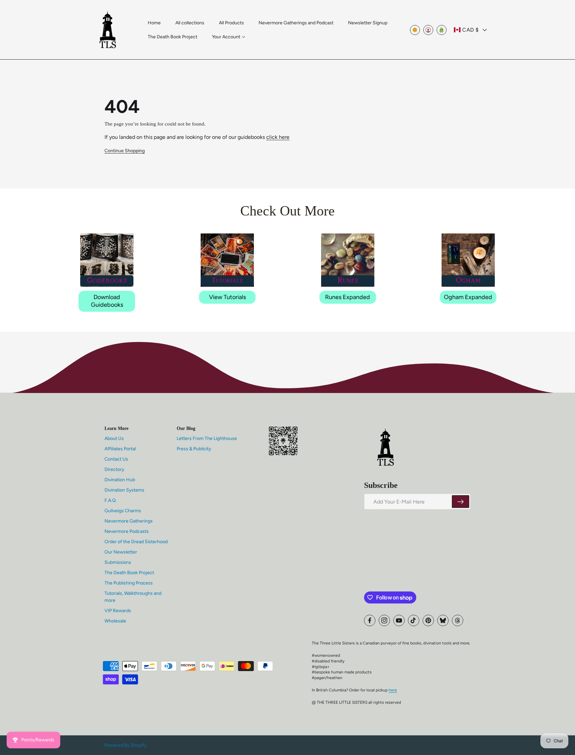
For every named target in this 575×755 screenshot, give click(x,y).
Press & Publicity (194, 449)
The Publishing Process (128, 583)
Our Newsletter (120, 552)
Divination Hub (119, 480)
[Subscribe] (460, 501)
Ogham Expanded (468, 297)
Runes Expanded (347, 297)
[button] (229, 37)
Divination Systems (124, 490)
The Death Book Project (129, 572)
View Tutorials (227, 297)
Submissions (117, 562)
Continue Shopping (124, 151)
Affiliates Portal (120, 449)
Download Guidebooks (107, 300)
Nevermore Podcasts (126, 531)
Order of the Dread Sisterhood (136, 542)
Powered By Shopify (125, 745)
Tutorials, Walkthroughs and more (132, 596)
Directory (114, 469)
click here (277, 137)
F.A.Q (110, 500)
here (393, 690)
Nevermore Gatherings (128, 521)
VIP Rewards (117, 610)
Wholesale (115, 621)
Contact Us (116, 459)
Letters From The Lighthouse (207, 438)
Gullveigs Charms (122, 511)
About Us (114, 438)
